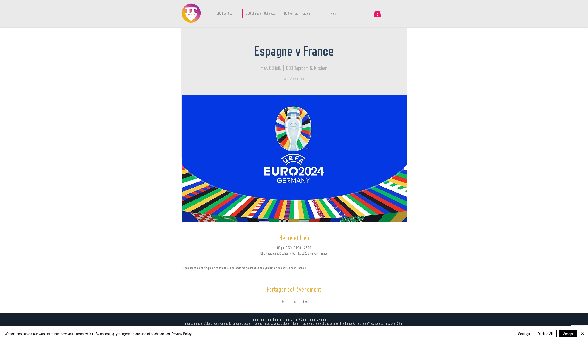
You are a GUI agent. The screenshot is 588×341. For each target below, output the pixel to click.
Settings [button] (524, 333)
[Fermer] (582, 333)
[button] (377, 13)
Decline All (545, 333)
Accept (568, 333)
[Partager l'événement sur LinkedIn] (305, 301)
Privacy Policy (182, 333)
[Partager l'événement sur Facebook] (283, 301)
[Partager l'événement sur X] (294, 301)
